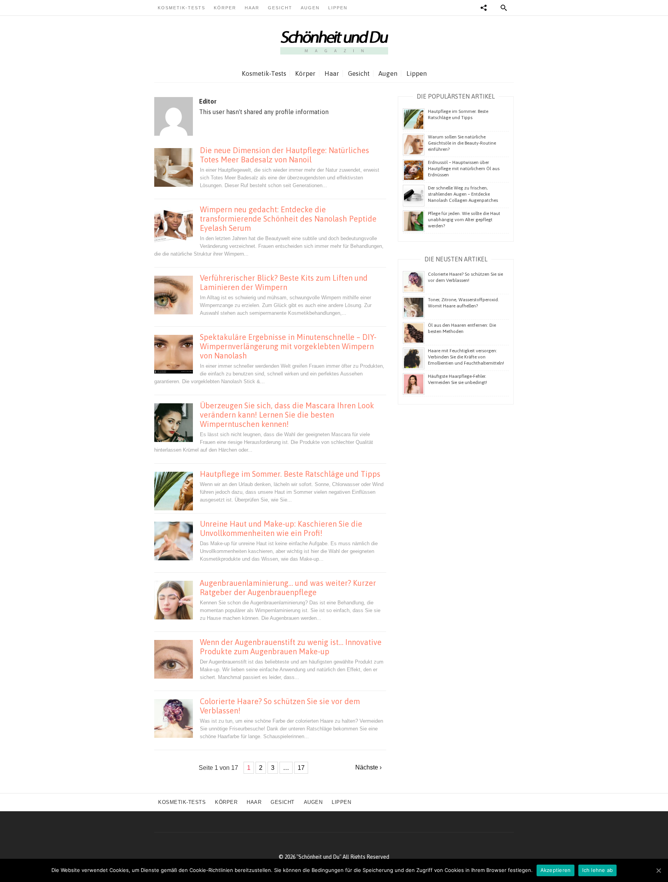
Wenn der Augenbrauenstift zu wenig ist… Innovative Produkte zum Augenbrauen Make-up (291, 647)
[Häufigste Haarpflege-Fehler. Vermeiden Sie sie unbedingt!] (413, 383)
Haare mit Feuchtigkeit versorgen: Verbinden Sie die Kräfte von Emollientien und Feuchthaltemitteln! (466, 357)
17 (301, 767)
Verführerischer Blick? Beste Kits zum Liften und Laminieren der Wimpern (284, 282)
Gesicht (280, 7)
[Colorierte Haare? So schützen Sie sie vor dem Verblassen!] (413, 281)
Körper (225, 7)
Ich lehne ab (597, 870)
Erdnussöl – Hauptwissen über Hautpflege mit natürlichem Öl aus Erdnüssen (463, 168)
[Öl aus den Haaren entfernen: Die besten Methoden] (413, 332)
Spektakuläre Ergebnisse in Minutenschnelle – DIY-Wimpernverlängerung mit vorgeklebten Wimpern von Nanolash (288, 346)
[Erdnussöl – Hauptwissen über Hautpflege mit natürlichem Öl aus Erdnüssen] (413, 170)
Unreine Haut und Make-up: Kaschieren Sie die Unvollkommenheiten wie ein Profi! (281, 528)
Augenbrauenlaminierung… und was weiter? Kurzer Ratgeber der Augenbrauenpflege (288, 587)
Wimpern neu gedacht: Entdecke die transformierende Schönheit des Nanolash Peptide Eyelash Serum (288, 218)
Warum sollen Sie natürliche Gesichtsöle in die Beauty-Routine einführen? (462, 143)
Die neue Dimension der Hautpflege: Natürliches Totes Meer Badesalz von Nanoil (284, 155)
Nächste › (368, 767)
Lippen (338, 7)
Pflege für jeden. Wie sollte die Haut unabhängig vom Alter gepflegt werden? (464, 220)
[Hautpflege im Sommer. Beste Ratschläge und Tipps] (413, 119)
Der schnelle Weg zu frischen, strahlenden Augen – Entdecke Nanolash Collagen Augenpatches (463, 194)
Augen (310, 7)
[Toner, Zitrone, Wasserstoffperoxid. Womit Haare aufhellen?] (413, 307)
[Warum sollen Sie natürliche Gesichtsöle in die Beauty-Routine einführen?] (413, 144)
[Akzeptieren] (658, 870)
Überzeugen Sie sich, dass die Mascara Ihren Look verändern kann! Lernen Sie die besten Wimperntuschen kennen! (287, 414)
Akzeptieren (555, 870)
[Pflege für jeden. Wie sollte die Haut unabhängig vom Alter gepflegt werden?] (413, 221)
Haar (252, 7)
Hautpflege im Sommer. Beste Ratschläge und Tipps (290, 473)
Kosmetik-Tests (181, 7)
